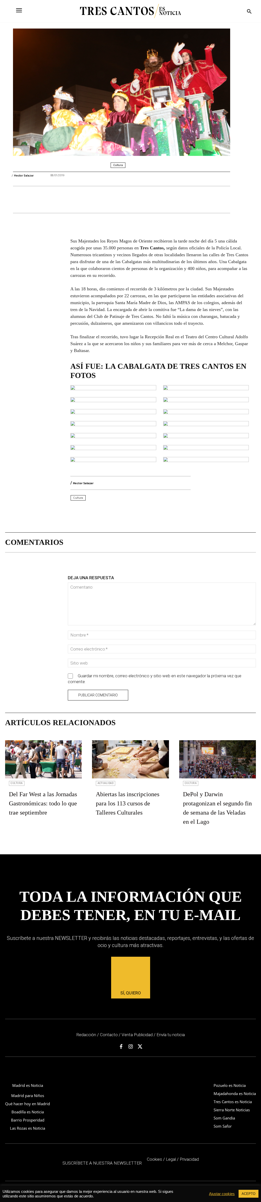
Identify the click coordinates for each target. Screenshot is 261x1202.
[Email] (87, 200)
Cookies (154, 1159)
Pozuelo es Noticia (230, 1085)
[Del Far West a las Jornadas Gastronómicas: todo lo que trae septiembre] (43, 759)
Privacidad (189, 1159)
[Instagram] (130, 1047)
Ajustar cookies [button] (222, 1194)
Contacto (109, 1034)
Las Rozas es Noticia (27, 1128)
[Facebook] (52, 200)
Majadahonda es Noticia (235, 1093)
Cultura (118, 165)
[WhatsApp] (76, 200)
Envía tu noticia (170, 1034)
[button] (249, 12)
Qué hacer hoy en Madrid (27, 1103)
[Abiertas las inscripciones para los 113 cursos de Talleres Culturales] (130, 759)
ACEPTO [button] (248, 1194)
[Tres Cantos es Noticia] (130, 11)
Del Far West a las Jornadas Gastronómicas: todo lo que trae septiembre (43, 803)
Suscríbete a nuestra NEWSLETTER (102, 1163)
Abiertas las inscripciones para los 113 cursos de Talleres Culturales (127, 803)
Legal (171, 1159)
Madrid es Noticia (27, 1085)
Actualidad (105, 783)
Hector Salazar (24, 175)
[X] (64, 200)
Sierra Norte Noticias (232, 1109)
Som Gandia (224, 1117)
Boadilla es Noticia (27, 1111)
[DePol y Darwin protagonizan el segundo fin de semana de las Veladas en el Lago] (217, 759)
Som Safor (223, 1126)
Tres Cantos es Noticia (233, 1101)
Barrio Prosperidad (27, 1120)
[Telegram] (99, 200)
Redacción (86, 1034)
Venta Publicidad (138, 1034)
